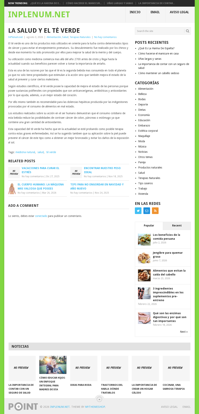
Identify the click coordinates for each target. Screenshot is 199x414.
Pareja (142, 162)
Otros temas (145, 157)
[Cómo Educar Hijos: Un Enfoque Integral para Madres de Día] (52, 365)
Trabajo (142, 188)
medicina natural (25, 152)
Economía (144, 115)
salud (41, 152)
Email (155, 12)
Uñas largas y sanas (120, 3)
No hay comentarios (105, 37)
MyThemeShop (95, 406)
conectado (41, 216)
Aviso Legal (179, 12)
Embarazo (144, 125)
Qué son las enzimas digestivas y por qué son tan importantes (169, 317)
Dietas (142, 109)
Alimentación (54, 37)
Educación (144, 120)
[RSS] (155, 210)
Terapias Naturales (80, 37)
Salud (65, 37)
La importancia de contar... (156, 3)
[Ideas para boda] (83, 368)
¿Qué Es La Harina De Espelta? (156, 48)
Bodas (142, 99)
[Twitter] (138, 210)
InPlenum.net (39, 15)
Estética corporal (148, 130)
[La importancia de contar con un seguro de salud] (22, 368)
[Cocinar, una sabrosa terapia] (176, 368)
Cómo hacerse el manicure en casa (158, 53)
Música (142, 146)
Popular (149, 225)
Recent (177, 225)
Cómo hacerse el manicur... (84, 3)
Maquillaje (144, 136)
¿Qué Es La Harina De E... (45, 3)
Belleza (142, 94)
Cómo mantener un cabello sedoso (158, 73)
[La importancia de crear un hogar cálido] (145, 368)
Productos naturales (150, 167)
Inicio (135, 12)
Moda (141, 141)
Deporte (143, 104)
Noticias (143, 151)
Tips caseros (145, 183)
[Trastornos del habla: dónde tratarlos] (114, 368)
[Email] (146, 210)
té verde (51, 152)
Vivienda (143, 193)
